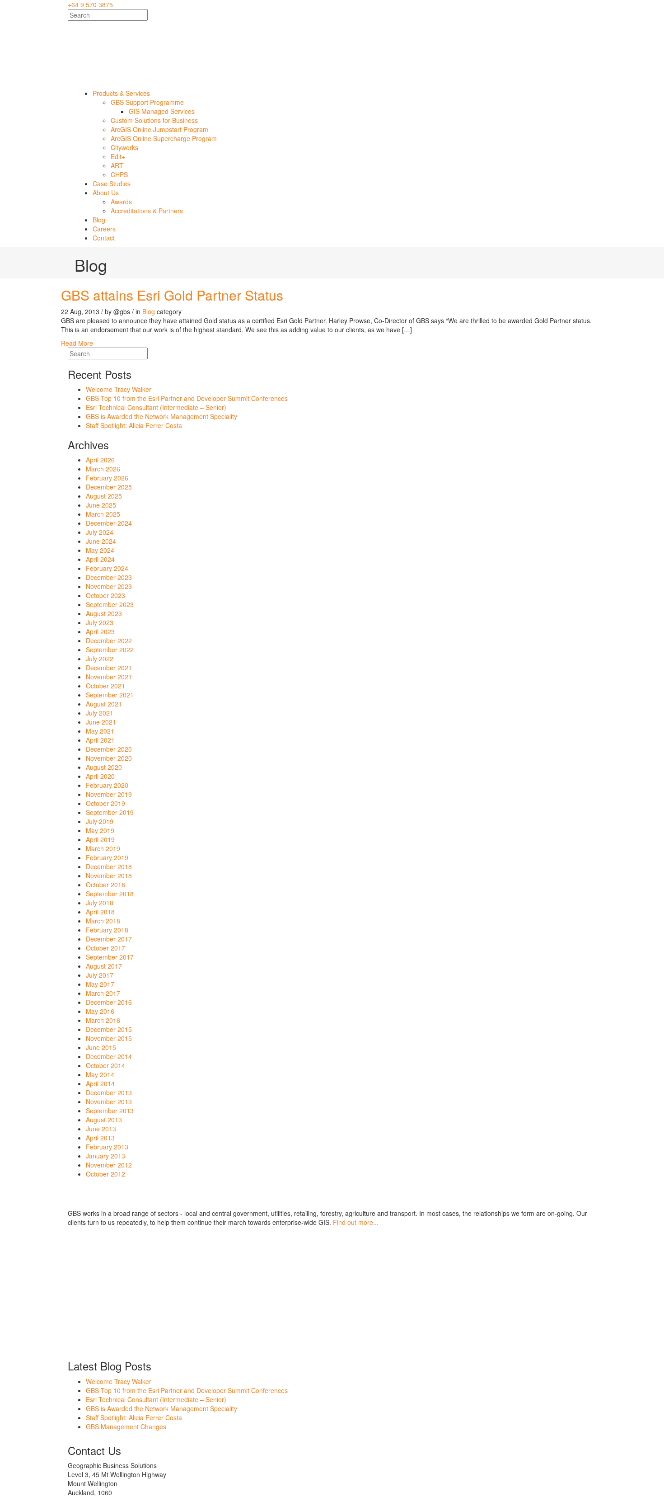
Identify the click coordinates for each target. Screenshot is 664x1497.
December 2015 (109, 1029)
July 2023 (99, 622)
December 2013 (109, 1092)
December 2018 (109, 866)
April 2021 (100, 739)
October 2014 (105, 1065)
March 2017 (103, 993)
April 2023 (100, 631)
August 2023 (104, 613)
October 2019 (105, 803)
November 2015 (109, 1038)
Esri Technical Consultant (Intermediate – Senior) (156, 407)
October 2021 (105, 685)
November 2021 (109, 676)
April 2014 (100, 1083)
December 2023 (109, 577)
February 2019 (107, 857)
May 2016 (100, 1011)
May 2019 (100, 830)
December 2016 (109, 1002)
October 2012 (105, 1173)
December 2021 (109, 667)
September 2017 (110, 956)
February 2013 (107, 1146)
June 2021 (101, 721)
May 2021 (100, 730)
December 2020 (109, 748)
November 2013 (109, 1101)
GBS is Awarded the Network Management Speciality (161, 416)
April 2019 (100, 839)
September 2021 (110, 694)
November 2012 (109, 1164)
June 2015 (101, 1047)
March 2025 (103, 513)
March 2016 (103, 1020)
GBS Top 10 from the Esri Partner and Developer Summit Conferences (187, 398)
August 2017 (104, 965)
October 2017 (105, 947)
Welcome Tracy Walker (118, 389)
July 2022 (99, 658)
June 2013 (101, 1128)
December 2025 (109, 486)
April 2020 (100, 776)
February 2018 (107, 929)
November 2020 (109, 758)
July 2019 (99, 821)
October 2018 (105, 884)
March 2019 (103, 848)
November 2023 (109, 586)
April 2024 (100, 559)
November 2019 (109, 794)
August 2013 (104, 1119)
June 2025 (101, 504)
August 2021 (104, 703)
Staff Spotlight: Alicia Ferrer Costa (134, 425)
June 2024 (101, 541)
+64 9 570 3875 (90, 4)
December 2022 (109, 640)
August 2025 (104, 495)
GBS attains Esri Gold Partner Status (172, 295)
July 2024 (99, 532)
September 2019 (110, 812)
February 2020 (107, 785)
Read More (77, 343)
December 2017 (109, 938)
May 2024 (100, 550)
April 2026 (100, 459)
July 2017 (99, 974)
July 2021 (99, 712)
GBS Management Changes (126, 1426)
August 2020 (104, 767)
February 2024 (107, 568)
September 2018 (110, 893)
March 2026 (103, 468)
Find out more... (356, 1222)
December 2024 (109, 522)
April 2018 (100, 911)
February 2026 (107, 477)
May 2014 (100, 1074)
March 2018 (103, 920)
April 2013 (100, 1137)
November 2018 (109, 875)
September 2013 (110, 1110)
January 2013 (105, 1155)
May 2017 (100, 984)
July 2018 (99, 902)
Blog (148, 311)
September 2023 (110, 604)
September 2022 (110, 649)
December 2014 (109, 1056)
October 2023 (105, 595)
